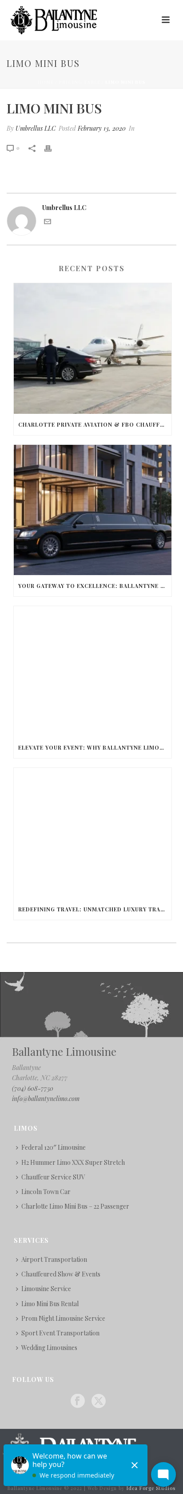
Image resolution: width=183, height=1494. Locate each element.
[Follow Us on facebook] (78, 1401)
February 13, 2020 (102, 128)
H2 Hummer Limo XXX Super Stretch (73, 1162)
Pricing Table (79, 82)
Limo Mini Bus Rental (50, 1303)
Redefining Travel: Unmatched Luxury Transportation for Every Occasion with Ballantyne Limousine (94, 909)
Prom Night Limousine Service (63, 1318)
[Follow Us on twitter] (99, 1401)
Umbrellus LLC (36, 128)
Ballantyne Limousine (64, 1051)
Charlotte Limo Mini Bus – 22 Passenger (75, 1206)
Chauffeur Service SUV (53, 1177)
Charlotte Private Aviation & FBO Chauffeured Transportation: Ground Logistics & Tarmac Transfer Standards (94, 424)
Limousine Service (46, 1288)
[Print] (52, 147)
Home (46, 82)
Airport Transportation (54, 1259)
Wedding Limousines (49, 1347)
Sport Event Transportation (60, 1333)
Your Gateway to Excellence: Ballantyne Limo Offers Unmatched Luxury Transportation (94, 585)
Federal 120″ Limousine (53, 1147)
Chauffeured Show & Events (60, 1274)
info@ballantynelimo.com (46, 1098)
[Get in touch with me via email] (47, 222)
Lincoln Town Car (46, 1191)
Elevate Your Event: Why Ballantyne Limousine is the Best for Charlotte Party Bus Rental (94, 747)
